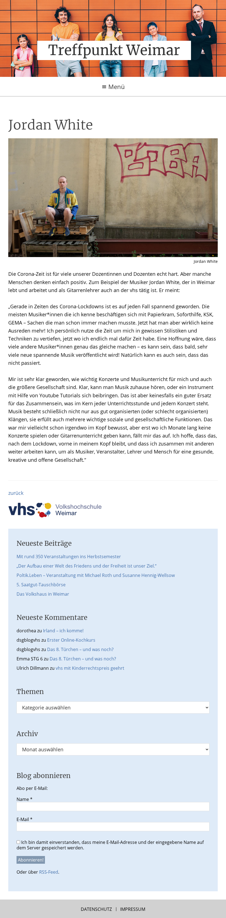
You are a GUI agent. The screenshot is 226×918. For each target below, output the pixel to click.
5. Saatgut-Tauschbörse (41, 585)
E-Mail (25, 819)
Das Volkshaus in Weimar (43, 594)
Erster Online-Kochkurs (71, 640)
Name (25, 799)
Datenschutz (96, 909)
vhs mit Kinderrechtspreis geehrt (90, 668)
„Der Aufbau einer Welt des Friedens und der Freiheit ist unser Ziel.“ (87, 566)
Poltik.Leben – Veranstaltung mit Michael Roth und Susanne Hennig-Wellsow (96, 575)
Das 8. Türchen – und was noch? (80, 649)
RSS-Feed (48, 872)
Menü (116, 86)
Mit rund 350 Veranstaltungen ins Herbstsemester (69, 557)
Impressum (132, 909)
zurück (15, 493)
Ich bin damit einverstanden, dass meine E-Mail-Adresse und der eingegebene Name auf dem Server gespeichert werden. (110, 844)
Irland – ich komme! (63, 631)
